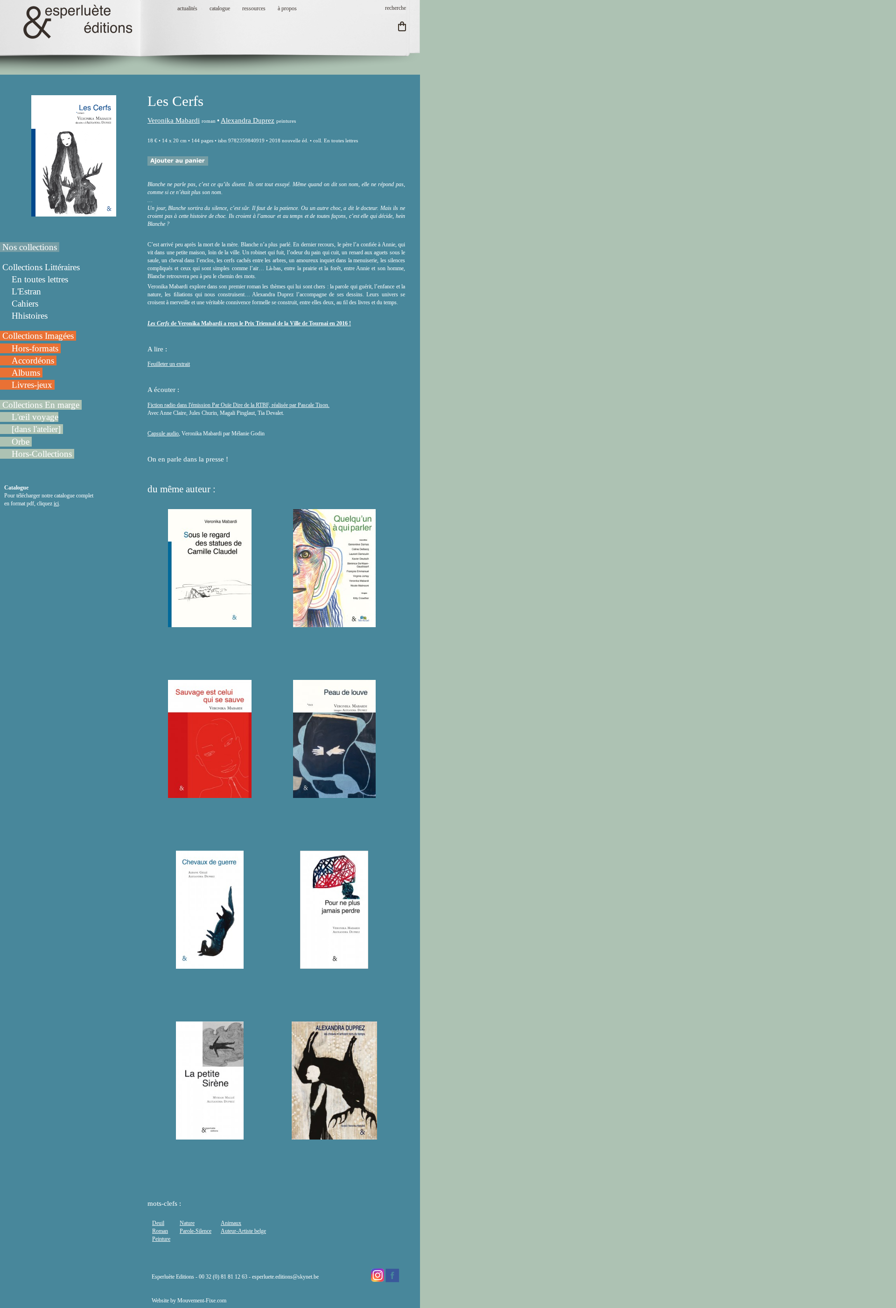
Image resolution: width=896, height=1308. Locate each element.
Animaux (231, 1223)
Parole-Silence (195, 1231)
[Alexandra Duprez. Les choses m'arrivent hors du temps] (335, 1135)
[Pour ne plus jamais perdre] (334, 964)
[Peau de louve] (334, 793)
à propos (287, 8)
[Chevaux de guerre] (210, 964)
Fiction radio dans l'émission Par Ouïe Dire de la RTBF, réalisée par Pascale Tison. (238, 405)
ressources (254, 8)
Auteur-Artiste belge (243, 1231)
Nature (187, 1223)
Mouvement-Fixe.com (201, 1300)
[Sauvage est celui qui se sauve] (210, 793)
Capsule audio (163, 433)
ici (56, 503)
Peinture (161, 1239)
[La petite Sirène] (210, 1135)
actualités (187, 8)
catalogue (220, 8)
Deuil (158, 1223)
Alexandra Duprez (247, 120)
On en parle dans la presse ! (188, 459)
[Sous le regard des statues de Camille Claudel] (210, 623)
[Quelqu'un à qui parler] (334, 623)
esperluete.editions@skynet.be (285, 1276)
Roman (160, 1231)
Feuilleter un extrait (168, 364)
